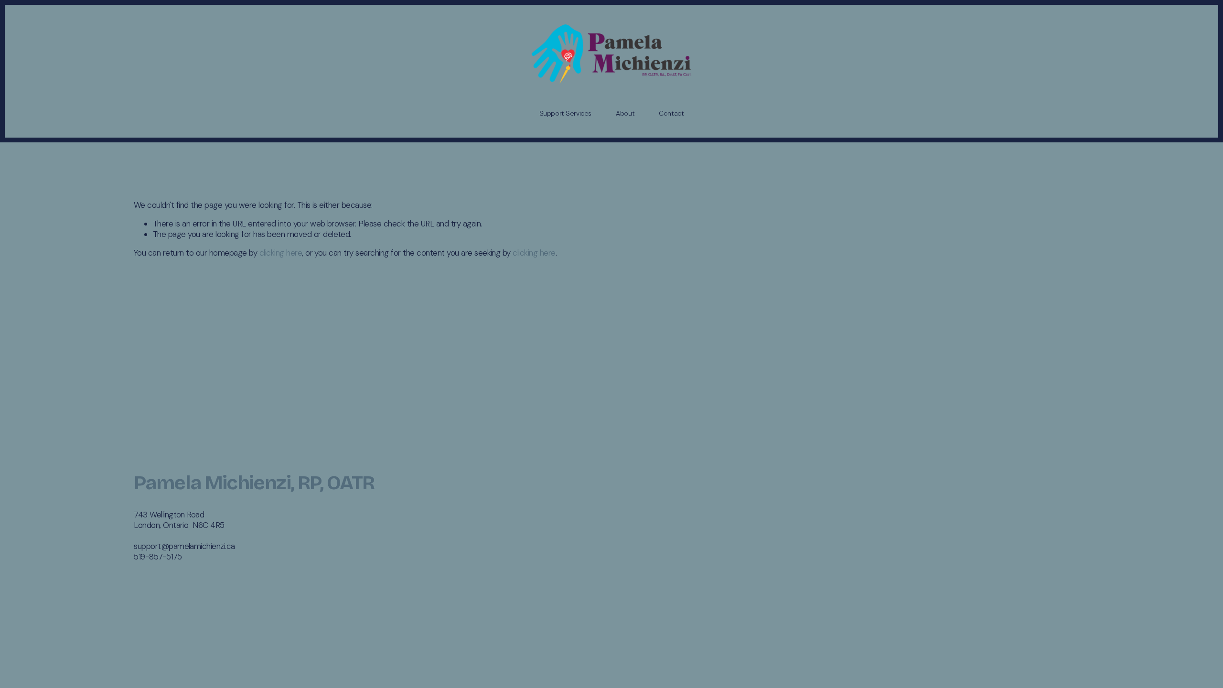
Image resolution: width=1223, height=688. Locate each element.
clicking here (280, 252)
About (625, 113)
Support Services (565, 113)
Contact (671, 113)
